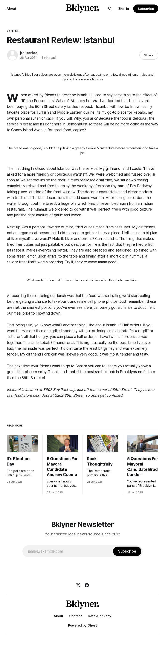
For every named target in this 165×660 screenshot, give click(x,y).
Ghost (92, 625)
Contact (75, 616)
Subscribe (146, 9)
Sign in (123, 8)
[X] (78, 585)
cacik (50, 118)
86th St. (13, 30)
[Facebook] (87, 585)
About (11, 8)
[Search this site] (110, 8)
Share (148, 55)
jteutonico (28, 53)
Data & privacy (99, 616)
